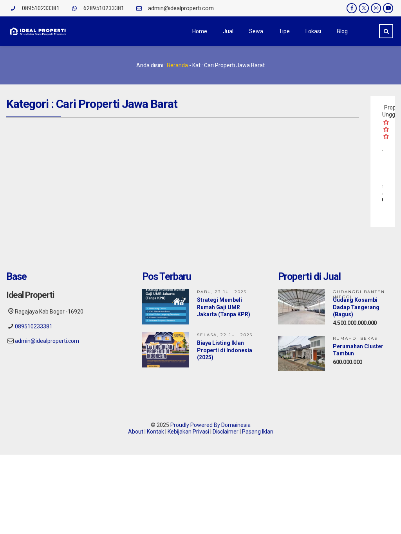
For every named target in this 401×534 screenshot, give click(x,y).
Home (199, 31)
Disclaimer (225, 431)
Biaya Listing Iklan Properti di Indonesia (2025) (224, 350)
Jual (228, 31)
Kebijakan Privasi (188, 431)
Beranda (177, 65)
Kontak (155, 431)
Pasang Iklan (257, 431)
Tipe (284, 31)
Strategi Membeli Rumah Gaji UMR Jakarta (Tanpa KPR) (223, 307)
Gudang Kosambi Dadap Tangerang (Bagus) (356, 307)
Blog (342, 31)
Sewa (256, 31)
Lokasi (313, 31)
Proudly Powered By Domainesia (210, 425)
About (135, 431)
